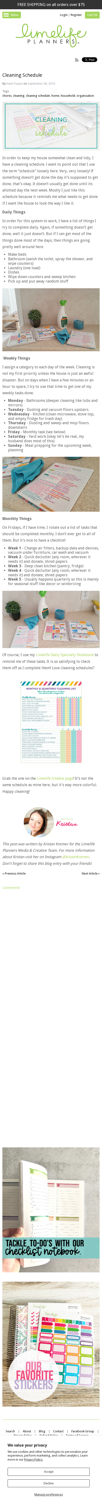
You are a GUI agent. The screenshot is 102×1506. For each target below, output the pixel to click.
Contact (58, 1431)
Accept (48, 1471)
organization (85, 95)
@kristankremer (75, 857)
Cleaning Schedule (22, 75)
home (55, 95)
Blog (42, 1431)
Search (10, 1431)
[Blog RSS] (76, 60)
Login (64, 15)
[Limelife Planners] (51, 36)
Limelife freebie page (55, 778)
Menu (15, 15)
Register (76, 15)
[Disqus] (51, 951)
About (27, 1431)
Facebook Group (82, 1431)
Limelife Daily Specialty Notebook (65, 655)
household (68, 95)
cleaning (18, 95)
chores (7, 95)
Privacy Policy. (33, 1459)
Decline (49, 1483)
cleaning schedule (38, 95)
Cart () (92, 15)
